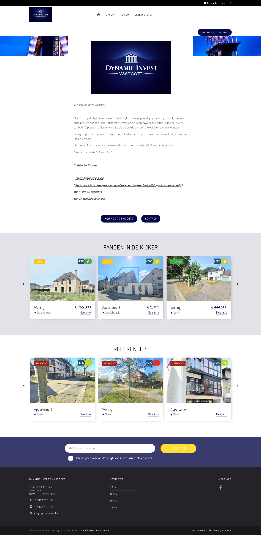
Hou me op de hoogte (119, 218)
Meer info (85, 312)
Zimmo (106, 530)
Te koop (114, 493)
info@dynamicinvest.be (46, 513)
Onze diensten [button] (144, 14)
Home (113, 486)
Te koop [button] (109, 14)
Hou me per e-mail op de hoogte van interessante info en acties (113, 458)
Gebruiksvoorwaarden (201, 530)
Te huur (125, 14)
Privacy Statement (223, 530)
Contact (150, 218)
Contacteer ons (216, 2)
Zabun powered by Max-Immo (86, 530)
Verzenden (178, 448)
